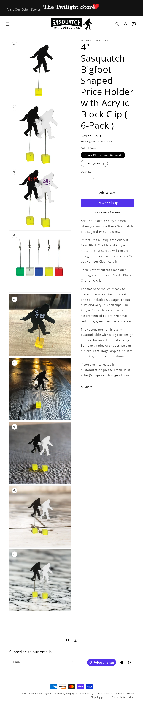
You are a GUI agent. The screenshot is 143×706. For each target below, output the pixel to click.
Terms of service (125, 693)
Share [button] (88, 387)
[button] (8, 24)
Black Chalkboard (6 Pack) (103, 155)
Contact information (123, 697)
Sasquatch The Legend (39, 693)
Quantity (86, 171)
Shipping (86, 141)
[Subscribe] (72, 662)
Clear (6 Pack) (94, 163)
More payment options (107, 211)
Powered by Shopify (63, 693)
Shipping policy (99, 697)
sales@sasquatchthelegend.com (105, 375)
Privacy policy (104, 693)
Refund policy (85, 693)
